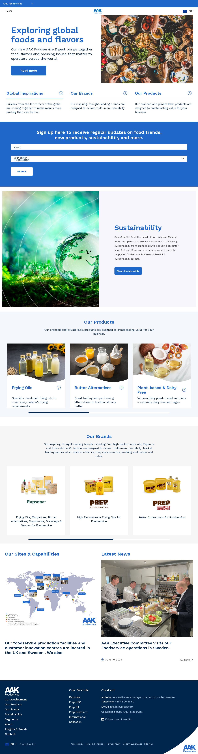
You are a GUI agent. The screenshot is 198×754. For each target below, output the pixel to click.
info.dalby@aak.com (121, 706)
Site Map (148, 744)
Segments (11, 719)
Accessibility (77, 744)
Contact (10, 734)
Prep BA (74, 707)
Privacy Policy (113, 744)
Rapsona (74, 697)
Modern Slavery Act (132, 744)
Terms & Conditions (95, 744)
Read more (28, 70)
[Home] (98, 11)
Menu (10, 11)
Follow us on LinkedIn (118, 719)
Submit (21, 171)
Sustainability (13, 714)
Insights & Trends (16, 729)
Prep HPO (75, 702)
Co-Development (16, 699)
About (9, 724)
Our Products (99, 322)
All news (185, 659)
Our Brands (99, 436)
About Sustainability (128, 271)
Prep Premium (78, 712)
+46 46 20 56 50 (124, 701)
